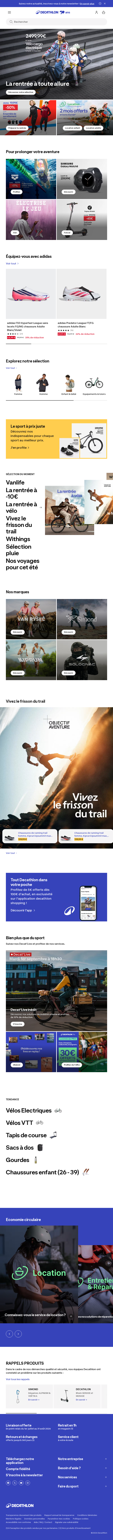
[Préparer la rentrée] (28, 117)
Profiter (16, 192)
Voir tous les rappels (18, 1379)
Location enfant (72, 128)
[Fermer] (104, 3)
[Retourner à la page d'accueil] (53, 12)
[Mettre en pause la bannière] (100, 3)
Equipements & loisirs (94, 394)
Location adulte (93, 128)
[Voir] (31, 220)
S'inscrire (17, 1024)
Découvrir (68, 192)
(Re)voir (16, 1065)
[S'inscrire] (56, 990)
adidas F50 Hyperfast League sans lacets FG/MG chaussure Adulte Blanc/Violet (27, 327)
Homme (43, 394)
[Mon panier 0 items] (103, 12)
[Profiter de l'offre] (82, 1052)
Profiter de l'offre (72, 1065)
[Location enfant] (85, 117)
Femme (18, 394)
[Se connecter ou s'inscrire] (96, 12)
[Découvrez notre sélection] (56, 64)
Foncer (67, 233)
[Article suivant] (18, 1333)
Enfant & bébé (69, 394)
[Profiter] (31, 179)
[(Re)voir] (31, 1052)
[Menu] (9, 12)
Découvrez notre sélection (20, 92)
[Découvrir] (82, 179)
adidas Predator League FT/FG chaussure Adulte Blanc (76, 325)
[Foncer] (82, 220)
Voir (15, 233)
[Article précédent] (9, 1333)
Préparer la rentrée (17, 128)
